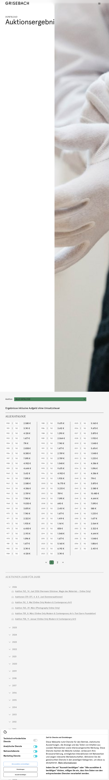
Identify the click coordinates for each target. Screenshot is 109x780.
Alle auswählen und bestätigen (20, 764)
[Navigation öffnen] (99, 3)
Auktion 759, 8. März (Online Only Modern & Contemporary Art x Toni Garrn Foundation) (55, 613)
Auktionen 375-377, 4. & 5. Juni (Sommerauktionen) (39, 597)
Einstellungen (20, 769)
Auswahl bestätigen (20, 774)
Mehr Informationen (67, 763)
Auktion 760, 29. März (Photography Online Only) (37, 608)
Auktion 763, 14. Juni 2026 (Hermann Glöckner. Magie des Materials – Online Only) (53, 591)
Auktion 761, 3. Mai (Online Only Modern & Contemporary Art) (43, 602)
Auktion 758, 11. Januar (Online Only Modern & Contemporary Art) (45, 619)
